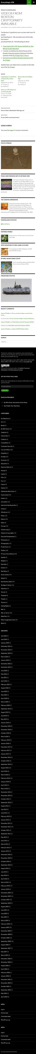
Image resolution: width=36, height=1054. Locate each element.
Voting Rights (5, 606)
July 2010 (4, 872)
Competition (5, 443)
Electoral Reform (6, 467)
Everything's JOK (7, 2)
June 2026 (4, 639)
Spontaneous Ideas (6, 581)
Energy (3, 470)
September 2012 (6, 802)
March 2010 (4, 882)
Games (3, 488)
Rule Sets (3, 564)
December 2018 (6, 726)
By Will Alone (5, 429)
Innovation (4, 502)
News (2, 522)
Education (4, 463)
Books (3, 425)
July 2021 (4, 677)
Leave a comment (27, 27)
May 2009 (4, 917)
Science (3, 568)
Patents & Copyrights (7, 533)
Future (3, 484)
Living (3, 509)
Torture (3, 602)
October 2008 (5, 938)
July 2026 (4, 636)
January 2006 (5, 976)
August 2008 (5, 945)
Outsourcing (4, 529)
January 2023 (5, 660)
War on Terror (5, 613)
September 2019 (6, 709)
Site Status (4, 571)
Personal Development (8, 536)
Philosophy (4, 540)
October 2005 (5, 986)
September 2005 (6, 990)
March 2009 (4, 920)
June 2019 (4, 715)
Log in (3, 1009)
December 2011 (6, 823)
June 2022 (4, 670)
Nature (3, 519)
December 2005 (6, 979)
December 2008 (6, 931)
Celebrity (4, 432)
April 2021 (4, 681)
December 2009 (6, 892)
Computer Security (6, 446)
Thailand (3, 595)
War (2, 609)
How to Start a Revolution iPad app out (12, 109)
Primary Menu (33, 2)
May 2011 (4, 837)
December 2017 (6, 747)
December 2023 (6, 646)
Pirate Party (4, 547)
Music (3, 515)
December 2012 (6, 792)
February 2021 (5, 684)
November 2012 (6, 795)
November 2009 (6, 896)
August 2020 (5, 688)
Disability (4, 453)
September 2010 (6, 865)
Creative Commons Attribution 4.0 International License (15, 369)
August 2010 (5, 868)
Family (3, 474)
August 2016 (5, 768)
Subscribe (4, 390)
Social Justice (5, 574)
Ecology (3, 456)
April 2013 (4, 785)
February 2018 (5, 740)
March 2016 (4, 774)
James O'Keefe (16, 27)
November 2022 (6, 667)
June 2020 (4, 691)
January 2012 (5, 820)
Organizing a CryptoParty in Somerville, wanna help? (8, 78)
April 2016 (4, 771)
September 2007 (6, 948)
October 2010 (5, 861)
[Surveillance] (5, 224)
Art (2, 422)
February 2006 (5, 972)
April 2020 (4, 698)
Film (2, 477)
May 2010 (4, 875)
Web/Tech (4, 616)
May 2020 (4, 695)
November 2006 (6, 962)
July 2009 (4, 910)
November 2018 (6, 729)
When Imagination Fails (8, 620)
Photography (5, 543)
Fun (2, 481)
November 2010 (6, 858)
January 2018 (5, 743)
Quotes (3, 557)
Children (3, 439)
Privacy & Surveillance (8, 10)
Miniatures (4, 512)
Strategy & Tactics (6, 585)
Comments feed (5, 1016)
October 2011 (5, 830)
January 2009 (5, 927)
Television (4, 588)
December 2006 (6, 958)
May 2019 (4, 719)
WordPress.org (5, 1020)
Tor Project (16, 55)
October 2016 (5, 761)
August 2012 (5, 806)
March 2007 (4, 955)
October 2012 (5, 799)
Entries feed (4, 1013)
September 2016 (6, 764)
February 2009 (5, 924)
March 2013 (4, 788)
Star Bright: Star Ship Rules (12, 406)
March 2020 (4, 702)
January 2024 (5, 643)
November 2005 (6, 983)
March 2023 (4, 656)
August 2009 (5, 906)
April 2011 (4, 840)
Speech (3, 578)
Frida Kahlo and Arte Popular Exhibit (23, 322)
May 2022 (4, 674)
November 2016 (6, 757)
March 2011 (4, 844)
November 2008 (6, 934)
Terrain (3, 592)
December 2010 (6, 854)
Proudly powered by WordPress (9, 1051)
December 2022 (6, 663)
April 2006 (4, 969)
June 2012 (4, 813)
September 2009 (6, 903)
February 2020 (5, 705)
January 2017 (5, 754)
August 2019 (5, 712)
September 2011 (6, 833)
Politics (3, 550)
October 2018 (5, 733)
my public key (28, 361)
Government (4, 495)
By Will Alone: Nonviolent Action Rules (15, 402)
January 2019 (5, 722)
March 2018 (4, 736)
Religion (3, 561)
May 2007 (4, 951)
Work (2, 623)
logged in (12, 130)
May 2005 (4, 993)
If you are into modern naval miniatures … (22, 318)
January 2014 (5, 781)
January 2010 (5, 889)
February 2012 (5, 816)
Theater (3, 599)
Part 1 (22, 55)
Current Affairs (5, 450)
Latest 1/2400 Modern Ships (20, 329)
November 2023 (6, 650)
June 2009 (4, 913)
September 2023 (6, 653)
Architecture (5, 418)
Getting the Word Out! (7, 491)
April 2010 (4, 879)
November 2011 (6, 827)
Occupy (3, 526)
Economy (4, 460)
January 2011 (5, 851)
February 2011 (5, 847)
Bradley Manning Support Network (14, 53)
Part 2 (27, 55)
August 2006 (5, 965)
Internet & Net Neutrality (8, 505)
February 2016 (5, 778)
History (3, 498)
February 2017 (5, 750)
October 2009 (5, 899)
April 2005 (4, 997)
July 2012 (4, 809)
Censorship (4, 436)
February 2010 (5, 886)
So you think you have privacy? (10, 116)
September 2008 (6, 941)
